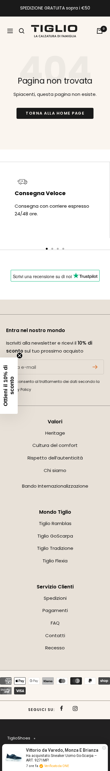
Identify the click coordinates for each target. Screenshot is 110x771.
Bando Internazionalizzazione (55, 486)
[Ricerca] (21, 31)
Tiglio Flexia (55, 560)
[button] (9, 385)
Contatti (55, 635)
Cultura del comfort (55, 445)
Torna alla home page (55, 113)
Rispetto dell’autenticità (55, 458)
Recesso (55, 647)
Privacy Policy (18, 389)
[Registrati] (95, 367)
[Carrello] (100, 31)
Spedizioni (55, 598)
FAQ (55, 623)
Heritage (55, 433)
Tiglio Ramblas (55, 523)
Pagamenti (55, 610)
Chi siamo (55, 470)
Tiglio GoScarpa (55, 536)
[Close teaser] (19, 356)
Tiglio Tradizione (55, 548)
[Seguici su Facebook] (61, 708)
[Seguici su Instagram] (75, 708)
